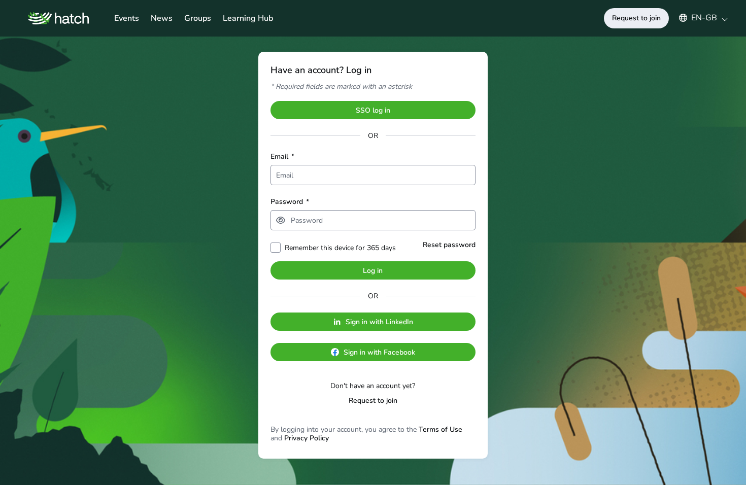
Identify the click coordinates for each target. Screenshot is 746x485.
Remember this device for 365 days (340, 248)
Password (289, 201)
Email (282, 156)
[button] (698, 17)
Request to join (373, 400)
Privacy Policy (306, 438)
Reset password (449, 244)
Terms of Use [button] (440, 429)
